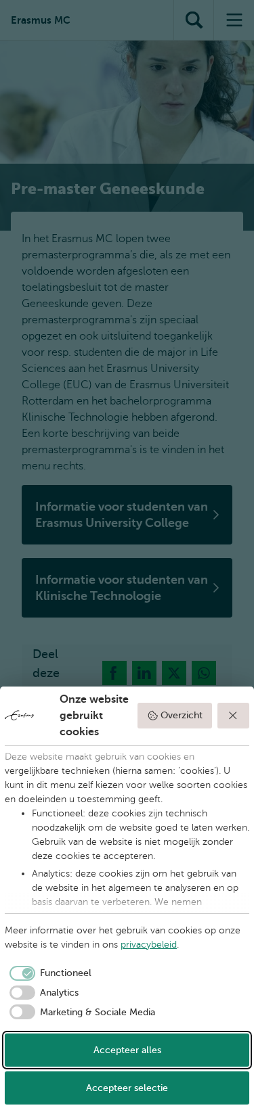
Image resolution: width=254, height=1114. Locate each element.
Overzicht (182, 715)
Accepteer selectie (127, 1088)
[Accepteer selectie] (233, 715)
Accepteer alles (127, 1050)
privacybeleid (149, 944)
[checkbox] (48, 973)
